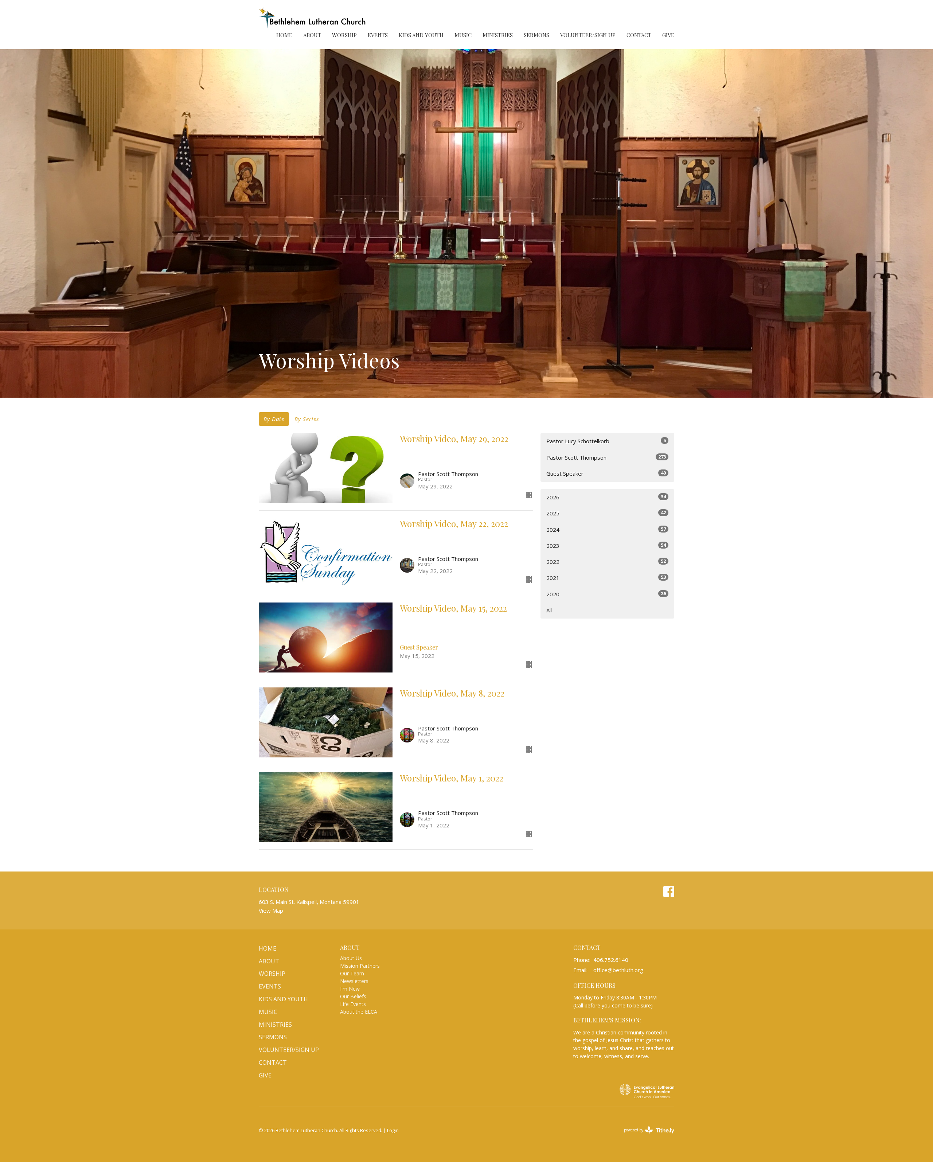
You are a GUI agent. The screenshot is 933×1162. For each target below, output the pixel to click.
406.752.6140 (610, 959)
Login (393, 1130)
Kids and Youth (421, 35)
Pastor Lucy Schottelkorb (606, 441)
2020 (606, 594)
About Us (351, 958)
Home (284, 35)
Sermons (536, 35)
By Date (273, 418)
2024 (606, 529)
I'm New (350, 988)
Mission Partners (360, 965)
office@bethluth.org (618, 970)
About (312, 35)
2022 (606, 561)
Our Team (352, 973)
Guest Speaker (606, 473)
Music (463, 35)
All (549, 610)
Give (668, 35)
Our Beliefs (353, 996)
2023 (606, 545)
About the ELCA (358, 1011)
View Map (271, 910)
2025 (606, 513)
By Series (306, 418)
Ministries (498, 35)
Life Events (353, 1004)
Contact (638, 35)
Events (378, 35)
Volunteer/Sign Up (588, 35)
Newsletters (354, 981)
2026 (606, 497)
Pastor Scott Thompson (606, 457)
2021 (606, 577)
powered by (645, 1136)
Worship (344, 35)
